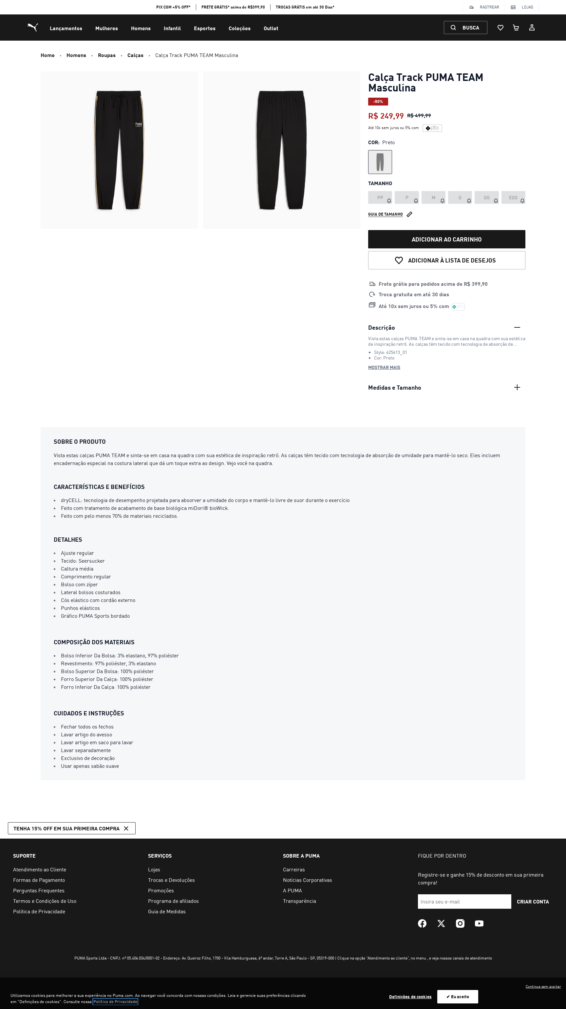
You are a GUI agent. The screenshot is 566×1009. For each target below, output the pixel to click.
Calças (135, 55)
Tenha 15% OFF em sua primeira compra (66, 828)
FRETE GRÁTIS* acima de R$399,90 (233, 7)
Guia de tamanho (385, 214)
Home (48, 55)
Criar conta (533, 901)
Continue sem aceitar (543, 986)
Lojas (527, 7)
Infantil (172, 28)
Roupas (107, 55)
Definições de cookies (410, 996)
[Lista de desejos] (500, 27)
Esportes (205, 28)
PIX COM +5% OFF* (173, 7)
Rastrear (489, 7)
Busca (470, 27)
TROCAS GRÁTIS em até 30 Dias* (305, 7)
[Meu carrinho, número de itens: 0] (516, 27)
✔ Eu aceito (457, 996)
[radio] (380, 162)
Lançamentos (66, 28)
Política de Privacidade (115, 1001)
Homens (141, 28)
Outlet (271, 28)
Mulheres (106, 28)
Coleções (240, 28)
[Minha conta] (531, 27)
